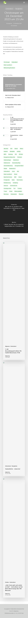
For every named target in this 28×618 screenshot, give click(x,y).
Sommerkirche (13, 185)
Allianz (21, 148)
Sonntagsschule (7, 188)
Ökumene (21, 194)
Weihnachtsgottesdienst (9, 67)
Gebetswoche (7, 162)
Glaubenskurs (12, 168)
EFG (16, 154)
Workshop (6, 194)
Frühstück (19, 157)
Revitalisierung (7, 182)
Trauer (5, 191)
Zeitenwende (14, 194)
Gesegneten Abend (19, 165)
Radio (13, 179)
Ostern (20, 177)
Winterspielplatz (18, 191)
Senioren (6, 185)
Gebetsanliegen (7, 160)
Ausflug (18, 151)
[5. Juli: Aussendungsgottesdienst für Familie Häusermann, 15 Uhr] (14, 301)
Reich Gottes (20, 179)
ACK (11, 148)
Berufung (10, 154)
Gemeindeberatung (8, 165)
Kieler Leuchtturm (8, 65)
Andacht (6, 151)
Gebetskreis (16, 160)
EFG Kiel (21, 154)
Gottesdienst (9, 8)
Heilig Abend (14, 62)
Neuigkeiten (18, 8)
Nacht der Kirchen (8, 177)
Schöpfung (15, 182)
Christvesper (7, 62)
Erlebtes (7, 582)
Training (19, 188)
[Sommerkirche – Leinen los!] (14, 419)
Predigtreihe (7, 179)
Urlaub (10, 191)
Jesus (13, 171)
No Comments (14, 25)
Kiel (18, 171)
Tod (14, 188)
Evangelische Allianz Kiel (9, 157)
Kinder (15, 174)
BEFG (5, 154)
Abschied (6, 148)
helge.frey (10, 23)
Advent (16, 148)
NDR (15, 177)
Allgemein (7, 346)
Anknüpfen (12, 151)
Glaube (5, 168)
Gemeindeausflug (16, 162)
